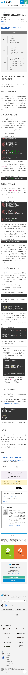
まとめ (11, 67)
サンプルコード (9, 273)
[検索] (2, 5)
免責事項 (7, 657)
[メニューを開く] (2, 2)
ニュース (3, 615)
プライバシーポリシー (10, 663)
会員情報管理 (8, 655)
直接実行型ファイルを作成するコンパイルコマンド (18, 49)
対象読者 (12, 38)
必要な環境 (12, 40)
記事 (17, 615)
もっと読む (5, 501)
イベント (3, 621)
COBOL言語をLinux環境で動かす (12, 404)
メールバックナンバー (15, 573)
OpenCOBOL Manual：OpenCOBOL (12, 457)
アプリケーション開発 (13, 5)
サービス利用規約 (9, 661)
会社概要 (7, 659)
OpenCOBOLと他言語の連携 (10, 496)
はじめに (12, 36)
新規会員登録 (14, 577)
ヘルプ (7, 651)
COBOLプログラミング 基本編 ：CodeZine (14, 460)
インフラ (22, 5)
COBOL (3, 24)
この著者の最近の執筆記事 (14, 525)
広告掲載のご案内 (21, 609)
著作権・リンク (8, 653)
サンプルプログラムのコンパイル (18, 63)
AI (6, 5)
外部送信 (7, 665)
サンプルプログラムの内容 (16, 61)
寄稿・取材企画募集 (7, 609)
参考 (11, 69)
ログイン (11, 483)
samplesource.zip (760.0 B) (15, 27)
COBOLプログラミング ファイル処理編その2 (14, 500)
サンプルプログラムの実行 (16, 65)
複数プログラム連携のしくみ (16, 42)
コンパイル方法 (13, 47)
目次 (14, 32)
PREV (4, 466)
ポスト (19, 488)
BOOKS (18, 621)
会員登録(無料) (14, 481)
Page (4, 39)
